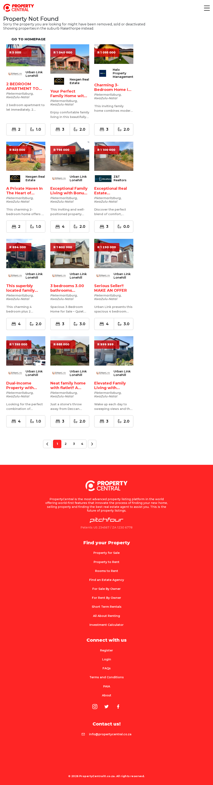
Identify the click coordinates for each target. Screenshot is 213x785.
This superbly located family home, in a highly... (25, 290)
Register (106, 650)
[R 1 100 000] (113, 156)
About (106, 695)
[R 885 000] (69, 350)
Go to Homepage (28, 39)
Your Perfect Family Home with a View (68, 96)
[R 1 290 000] (113, 253)
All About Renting (106, 616)
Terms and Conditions (106, 677)
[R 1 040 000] (69, 59)
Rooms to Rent (106, 571)
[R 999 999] (113, 350)
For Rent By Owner (106, 598)
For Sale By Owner (106, 589)
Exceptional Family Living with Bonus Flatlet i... (69, 193)
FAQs (107, 668)
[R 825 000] (25, 156)
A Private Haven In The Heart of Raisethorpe (24, 193)
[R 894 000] (25, 253)
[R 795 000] (69, 156)
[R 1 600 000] (69, 253)
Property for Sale (106, 553)
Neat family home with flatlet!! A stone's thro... (68, 388)
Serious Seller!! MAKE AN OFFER (110, 288)
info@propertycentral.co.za (110, 734)
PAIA (106, 686)
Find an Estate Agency (106, 580)
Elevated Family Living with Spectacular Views (112, 388)
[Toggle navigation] (206, 8)
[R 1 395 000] (25, 350)
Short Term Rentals (106, 607)
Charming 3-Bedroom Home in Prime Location (112, 90)
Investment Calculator (106, 625)
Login (106, 659)
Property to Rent (106, 562)
